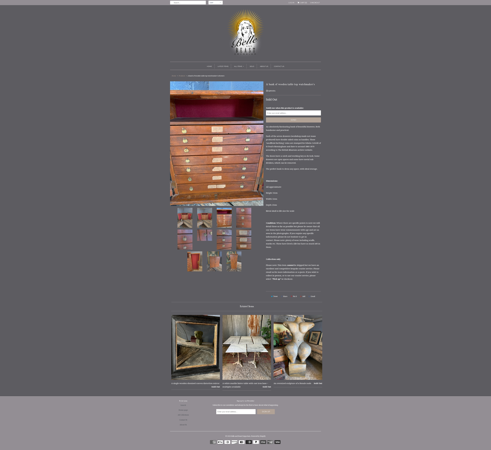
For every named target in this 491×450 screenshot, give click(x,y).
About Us (264, 66)
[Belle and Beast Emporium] (245, 34)
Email (313, 296)
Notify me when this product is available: (285, 108)
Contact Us (279, 66)
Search (183, 405)
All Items (238, 66)
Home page (183, 410)
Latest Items (223, 66)
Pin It (295, 296)
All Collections (183, 415)
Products (181, 76)
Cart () (303, 3)
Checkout (315, 3)
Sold (252, 66)
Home (209, 66)
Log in (291, 3)
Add (303, 296)
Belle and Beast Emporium (240, 436)
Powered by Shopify (258, 436)
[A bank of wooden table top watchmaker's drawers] (216, 143)
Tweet (275, 296)
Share (285, 296)
